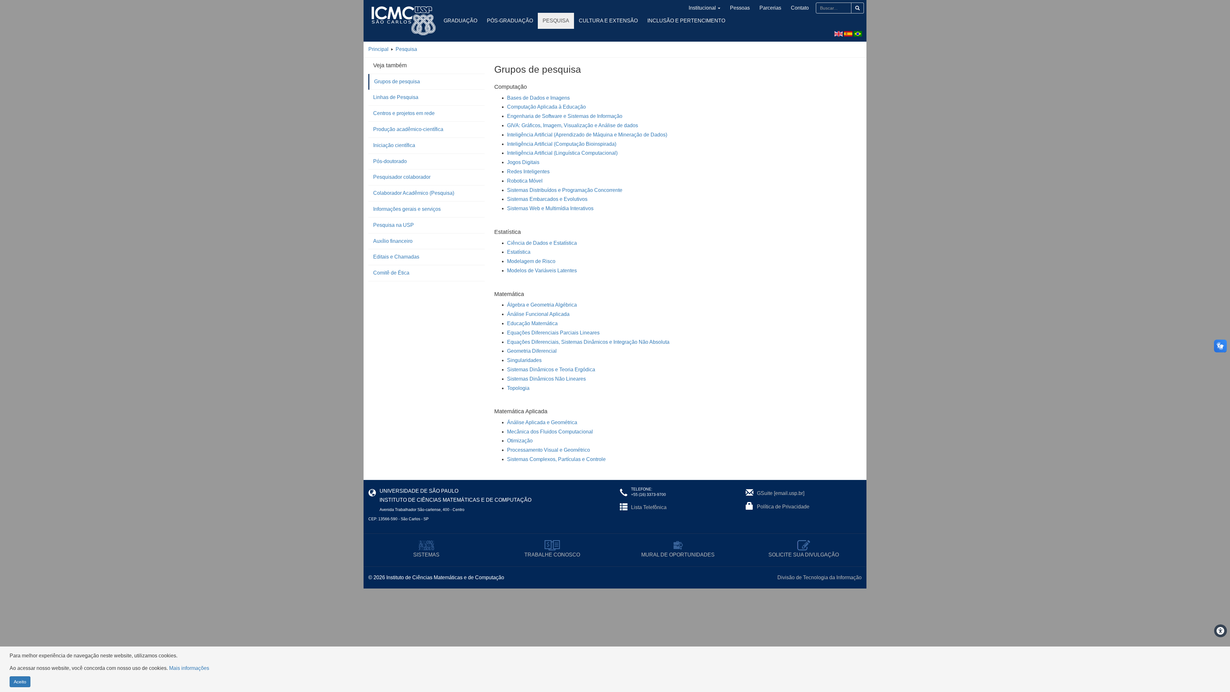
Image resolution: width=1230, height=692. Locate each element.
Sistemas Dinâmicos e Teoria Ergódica (551, 369)
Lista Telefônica (649, 507)
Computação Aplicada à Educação (546, 107)
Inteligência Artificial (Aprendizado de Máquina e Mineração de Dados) (587, 134)
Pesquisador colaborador (401, 177)
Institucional (702, 8)
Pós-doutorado (390, 161)
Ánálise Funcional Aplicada (538, 314)
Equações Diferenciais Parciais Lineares (553, 332)
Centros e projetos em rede (404, 113)
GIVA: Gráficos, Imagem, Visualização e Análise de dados (572, 125)
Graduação (460, 20)
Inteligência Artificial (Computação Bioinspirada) (561, 144)
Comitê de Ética (391, 273)
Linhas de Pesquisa (395, 97)
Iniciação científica (394, 145)
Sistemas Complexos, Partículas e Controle (556, 459)
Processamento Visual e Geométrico (548, 450)
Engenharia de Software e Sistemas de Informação (564, 116)
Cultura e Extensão (608, 20)
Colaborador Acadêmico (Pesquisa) (413, 193)
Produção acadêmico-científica (408, 129)
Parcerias (770, 8)
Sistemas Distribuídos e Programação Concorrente (564, 190)
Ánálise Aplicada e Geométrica (542, 422)
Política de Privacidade (783, 506)
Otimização (520, 440)
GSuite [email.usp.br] (780, 493)
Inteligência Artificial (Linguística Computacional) (562, 153)
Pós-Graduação (510, 20)
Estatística (518, 252)
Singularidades (524, 360)
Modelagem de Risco (531, 261)
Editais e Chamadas (396, 257)
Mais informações (189, 668)
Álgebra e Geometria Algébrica (542, 305)
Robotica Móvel (525, 181)
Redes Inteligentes (528, 171)
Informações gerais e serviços (407, 209)
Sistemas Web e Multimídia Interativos (550, 208)
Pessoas (740, 8)
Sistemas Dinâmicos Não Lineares (546, 379)
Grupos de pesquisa (397, 81)
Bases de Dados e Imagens (538, 98)
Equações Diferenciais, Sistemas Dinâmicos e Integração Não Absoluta (588, 342)
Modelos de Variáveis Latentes (542, 270)
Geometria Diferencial (532, 351)
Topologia (518, 388)
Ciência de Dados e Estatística (542, 243)
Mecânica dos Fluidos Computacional (550, 431)
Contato (800, 8)
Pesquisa (556, 20)
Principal (378, 49)
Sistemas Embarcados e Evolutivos (547, 199)
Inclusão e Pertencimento (686, 20)
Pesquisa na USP (393, 225)
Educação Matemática (532, 323)
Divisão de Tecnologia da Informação (819, 577)
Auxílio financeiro (393, 241)
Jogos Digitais (523, 162)
